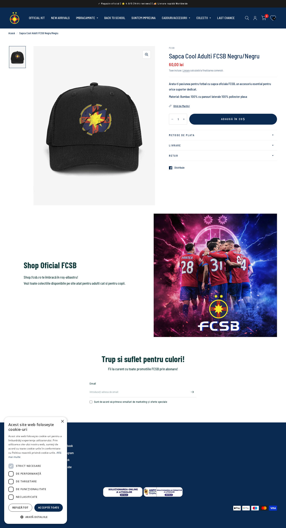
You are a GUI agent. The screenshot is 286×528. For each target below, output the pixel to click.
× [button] (62, 421)
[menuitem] (37, 18)
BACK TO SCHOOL (114, 18)
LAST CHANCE (226, 18)
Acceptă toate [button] (48, 507)
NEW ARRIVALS (60, 18)
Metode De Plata (182, 135)
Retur (173, 155)
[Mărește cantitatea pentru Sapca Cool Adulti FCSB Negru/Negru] (184, 119)
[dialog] (35, 470)
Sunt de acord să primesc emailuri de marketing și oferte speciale (130, 401)
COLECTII (202, 18)
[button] (35, 517)
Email (93, 383)
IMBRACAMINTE (85, 18)
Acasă (11, 33)
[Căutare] (247, 18)
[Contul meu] (255, 18)
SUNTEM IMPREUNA (143, 18)
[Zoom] (146, 54)
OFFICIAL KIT (37, 18)
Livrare (186, 70)
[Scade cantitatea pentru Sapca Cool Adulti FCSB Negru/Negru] (172, 119)
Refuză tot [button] (20, 507)
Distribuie (179, 167)
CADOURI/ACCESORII (174, 18)
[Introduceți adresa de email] (192, 391)
